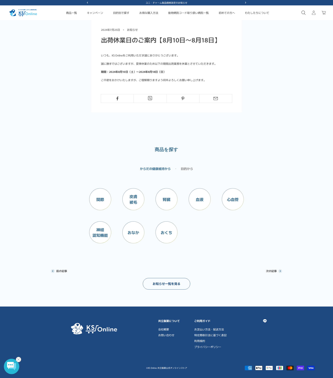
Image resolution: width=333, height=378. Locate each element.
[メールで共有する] (215, 98)
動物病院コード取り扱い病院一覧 (188, 13)
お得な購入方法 (148, 13)
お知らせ (132, 30)
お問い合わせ (166, 335)
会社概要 (163, 329)
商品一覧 (71, 13)
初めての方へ (227, 13)
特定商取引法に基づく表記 (210, 335)
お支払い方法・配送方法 (209, 329)
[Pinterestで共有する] (183, 98)
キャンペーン (95, 13)
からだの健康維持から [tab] (155, 168)
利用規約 (199, 341)
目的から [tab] (187, 168)
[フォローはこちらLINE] (265, 321)
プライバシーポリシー (207, 347)
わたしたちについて (257, 13)
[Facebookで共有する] (117, 98)
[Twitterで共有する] (150, 98)
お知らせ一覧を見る (166, 283)
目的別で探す (121, 13)
